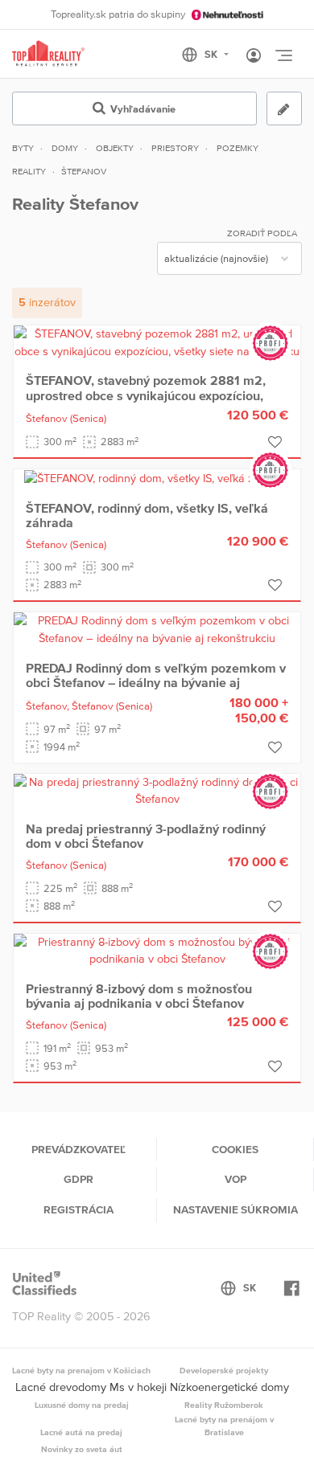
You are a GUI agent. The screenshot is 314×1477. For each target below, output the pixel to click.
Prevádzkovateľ (78, 1149)
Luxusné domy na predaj (82, 1404)
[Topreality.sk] (48, 54)
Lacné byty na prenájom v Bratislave (224, 1425)
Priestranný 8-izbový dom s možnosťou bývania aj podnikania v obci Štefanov (139, 995)
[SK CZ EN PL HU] (212, 55)
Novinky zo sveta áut (81, 1449)
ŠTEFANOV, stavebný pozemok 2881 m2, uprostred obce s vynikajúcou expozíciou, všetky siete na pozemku (146, 395)
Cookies (235, 1149)
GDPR (78, 1178)
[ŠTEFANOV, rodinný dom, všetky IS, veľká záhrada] (157, 477)
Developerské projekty (224, 1370)
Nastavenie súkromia (235, 1209)
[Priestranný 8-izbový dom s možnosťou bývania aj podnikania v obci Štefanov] (157, 949)
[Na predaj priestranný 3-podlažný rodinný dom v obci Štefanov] (157, 790)
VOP (235, 1178)
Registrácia (78, 1209)
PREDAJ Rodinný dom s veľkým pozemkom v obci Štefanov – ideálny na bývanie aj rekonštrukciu (156, 683)
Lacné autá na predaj (81, 1432)
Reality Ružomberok (223, 1404)
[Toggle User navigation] (253, 56)
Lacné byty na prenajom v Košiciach (81, 1370)
